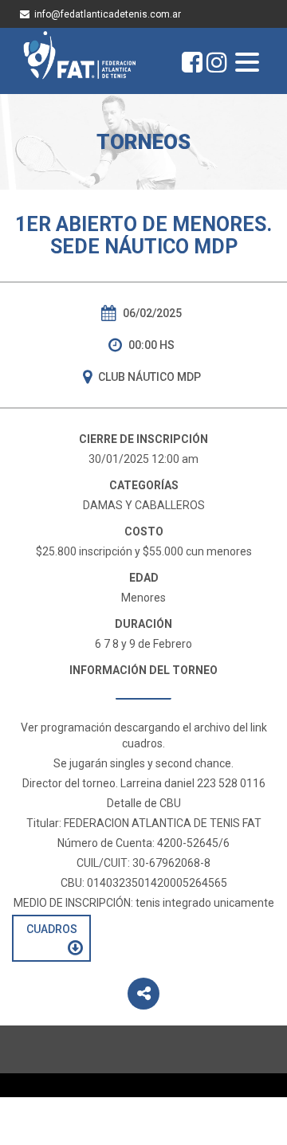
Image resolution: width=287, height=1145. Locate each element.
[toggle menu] (247, 64)
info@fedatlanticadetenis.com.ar (107, 14)
